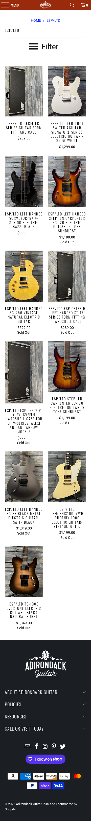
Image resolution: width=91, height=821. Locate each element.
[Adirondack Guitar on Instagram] (45, 747)
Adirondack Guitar (28, 804)
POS (46, 804)
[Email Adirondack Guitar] (28, 747)
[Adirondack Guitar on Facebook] (36, 747)
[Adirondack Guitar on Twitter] (63, 747)
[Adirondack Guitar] (45, 5)
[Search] (72, 5)
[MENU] (2, 5)
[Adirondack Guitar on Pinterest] (54, 747)
